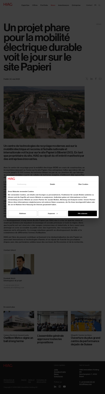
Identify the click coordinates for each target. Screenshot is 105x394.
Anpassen (51, 213)
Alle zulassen (82, 213)
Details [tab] (52, 184)
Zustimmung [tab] (21, 184)
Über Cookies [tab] (83, 184)
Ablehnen (22, 213)
